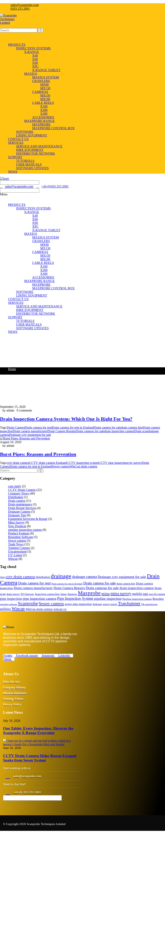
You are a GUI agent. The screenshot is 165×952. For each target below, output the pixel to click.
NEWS (12, 331)
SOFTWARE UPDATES (32, 328)
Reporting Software (20, 537)
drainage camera (84, 577)
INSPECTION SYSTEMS (33, 208)
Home (12, 369)
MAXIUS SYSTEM (45, 237)
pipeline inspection (108, 599)
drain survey (13, 594)
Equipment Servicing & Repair (27, 519)
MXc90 (45, 259)
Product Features (18, 533)
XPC (35, 226)
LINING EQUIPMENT (31, 295)
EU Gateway (27, 594)
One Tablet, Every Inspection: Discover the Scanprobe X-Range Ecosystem (38, 730)
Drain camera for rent (38, 427)
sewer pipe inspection (78, 604)
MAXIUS (30, 233)
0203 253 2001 (20, 8)
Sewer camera (61, 466)
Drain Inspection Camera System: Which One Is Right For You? (66, 419)
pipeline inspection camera (25, 529)
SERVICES (15, 302)
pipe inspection (11, 599)
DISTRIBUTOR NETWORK (35, 313)
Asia (2, 577)
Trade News (16, 544)
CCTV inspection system (83, 463)
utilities (5, 609)
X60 (35, 219)
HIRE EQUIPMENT (29, 310)
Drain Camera (16, 427)
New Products (17, 526)
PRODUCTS (16, 204)
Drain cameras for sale (90, 431)
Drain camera (16, 500)
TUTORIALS (25, 321)
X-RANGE (31, 212)
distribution (43, 577)
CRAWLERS (41, 241)
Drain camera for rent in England (73, 427)
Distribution (15, 497)
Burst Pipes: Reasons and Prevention (38, 454)
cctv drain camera (18, 463)
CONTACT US (18, 299)
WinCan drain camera (83, 466)
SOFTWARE (24, 292)
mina (105, 593)
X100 (43, 266)
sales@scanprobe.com (24, 5)
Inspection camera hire (47, 594)
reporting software (8, 604)
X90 (35, 223)
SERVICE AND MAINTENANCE (39, 306)
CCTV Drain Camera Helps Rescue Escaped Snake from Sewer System (39, 758)
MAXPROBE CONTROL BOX (53, 288)
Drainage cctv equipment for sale (30, 434)
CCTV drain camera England (48, 463)
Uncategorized (17, 551)
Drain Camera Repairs (61, 431)
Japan (63, 594)
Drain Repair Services (22, 508)
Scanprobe (28, 603)
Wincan (13, 558)
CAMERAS (40, 252)
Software (97, 604)
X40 (35, 215)
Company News (18, 493)
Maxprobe (89, 593)
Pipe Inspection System (75, 598)
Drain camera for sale (107, 427)
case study (14, 486)
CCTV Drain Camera (22, 490)
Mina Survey (16, 522)
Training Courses (19, 548)
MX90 (44, 244)
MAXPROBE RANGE (39, 281)
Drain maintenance (20, 504)
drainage (61, 576)
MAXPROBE (41, 284)
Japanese (72, 594)
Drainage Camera (19, 511)
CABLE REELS (43, 263)
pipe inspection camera (39, 599)
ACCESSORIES (43, 277)
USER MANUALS (29, 324)
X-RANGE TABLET (46, 230)
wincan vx (60, 609)
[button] (82, 196)
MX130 (45, 248)
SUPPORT (15, 317)
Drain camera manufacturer (30, 431)
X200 (43, 270)
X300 (43, 273)
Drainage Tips (17, 515)
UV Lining (15, 555)
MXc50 (45, 255)
